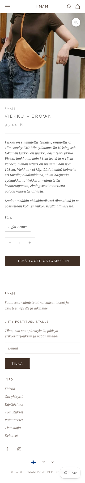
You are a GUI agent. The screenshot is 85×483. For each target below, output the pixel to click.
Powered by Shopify (56, 472)
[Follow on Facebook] (7, 449)
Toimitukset (14, 412)
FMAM (10, 108)
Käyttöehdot (14, 404)
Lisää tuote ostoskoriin (42, 261)
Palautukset (14, 420)
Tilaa (17, 363)
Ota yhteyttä (14, 396)
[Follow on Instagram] (19, 449)
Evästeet (11, 435)
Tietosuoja (13, 427)
